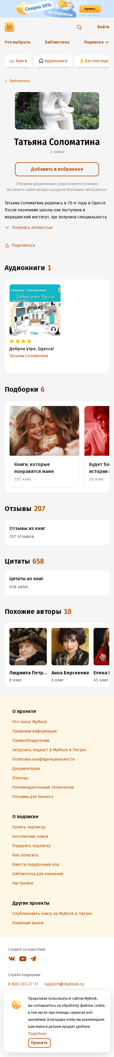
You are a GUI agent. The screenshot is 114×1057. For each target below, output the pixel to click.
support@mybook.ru (64, 984)
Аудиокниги (56, 60)
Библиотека (57, 42)
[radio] (11, 341)
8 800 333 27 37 (23, 984)
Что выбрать (17, 42)
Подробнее (37, 1034)
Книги (21, 60)
